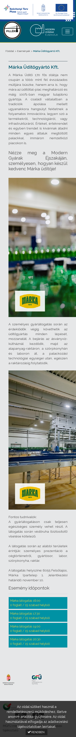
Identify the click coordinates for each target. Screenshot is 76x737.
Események (23, 51)
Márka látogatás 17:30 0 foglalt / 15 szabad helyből (30, 616)
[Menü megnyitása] (67, 31)
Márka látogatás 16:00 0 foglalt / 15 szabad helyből (30, 603)
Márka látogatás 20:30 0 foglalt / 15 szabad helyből (30, 641)
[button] (36, 732)
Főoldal (10, 51)
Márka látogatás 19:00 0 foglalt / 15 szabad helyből (30, 629)
